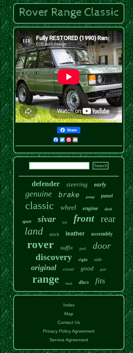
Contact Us (68, 322)
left (64, 222)
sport (26, 221)
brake (68, 195)
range (45, 279)
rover (40, 244)
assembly (102, 234)
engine (90, 208)
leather (75, 233)
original (43, 267)
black (69, 283)
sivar (47, 219)
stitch (54, 234)
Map (68, 313)
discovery (54, 257)
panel (107, 195)
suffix (66, 247)
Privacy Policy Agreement (69, 331)
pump (90, 197)
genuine (38, 193)
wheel (68, 207)
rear (108, 218)
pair (103, 269)
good (87, 268)
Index (69, 305)
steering (76, 184)
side (98, 259)
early (100, 184)
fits (100, 280)
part (82, 248)
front (84, 218)
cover (68, 269)
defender (46, 184)
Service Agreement (68, 339)
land (34, 231)
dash (108, 209)
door (102, 245)
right (82, 259)
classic (39, 205)
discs (84, 282)
